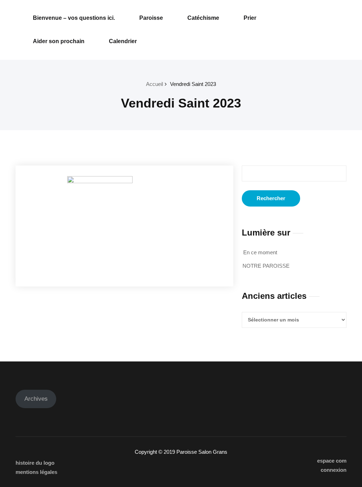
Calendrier (123, 41)
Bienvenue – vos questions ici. (74, 18)
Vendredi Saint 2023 (193, 84)
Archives (36, 398)
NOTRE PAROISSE (266, 266)
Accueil (154, 84)
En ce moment (260, 252)
